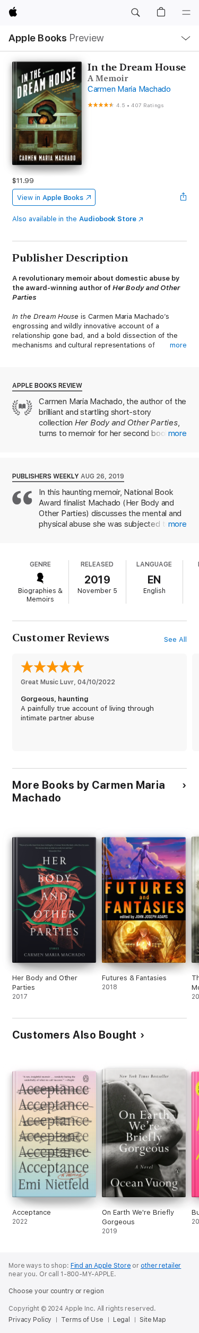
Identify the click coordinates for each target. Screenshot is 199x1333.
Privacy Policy (29, 1319)
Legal (121, 1319)
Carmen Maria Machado (129, 89)
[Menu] (186, 12)
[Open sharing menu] (183, 197)
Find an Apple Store (101, 1265)
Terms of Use (82, 1319)
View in (50, 198)
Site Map (153, 1319)
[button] (135, 12)
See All (175, 639)
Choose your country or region (56, 1291)
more (178, 345)
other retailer (161, 1265)
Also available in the (74, 219)
